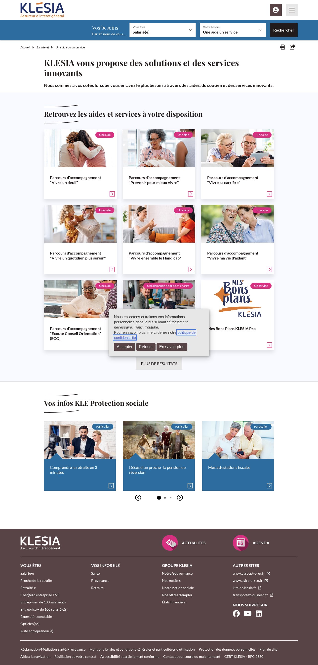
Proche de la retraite (36, 580)
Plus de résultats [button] (159, 363)
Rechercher (283, 30)
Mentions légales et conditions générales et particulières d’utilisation (142, 649)
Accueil (25, 47)
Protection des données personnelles (227, 649)
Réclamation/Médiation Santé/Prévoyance (52, 649)
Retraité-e (28, 588)
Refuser (146, 347)
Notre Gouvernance (177, 573)
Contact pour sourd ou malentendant (191, 656)
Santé (95, 573)
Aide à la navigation (35, 656)
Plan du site (268, 649)
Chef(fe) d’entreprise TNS (39, 595)
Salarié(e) (43, 47)
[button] (159, 498)
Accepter (124, 347)
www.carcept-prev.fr (249, 573)
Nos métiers (171, 580)
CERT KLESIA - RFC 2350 (243, 656)
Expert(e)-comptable (36, 616)
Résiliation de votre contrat (75, 656)
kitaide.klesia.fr (245, 588)
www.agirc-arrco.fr (248, 580)
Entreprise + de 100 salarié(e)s (43, 609)
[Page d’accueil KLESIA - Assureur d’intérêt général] (42, 10)
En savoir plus (171, 347)
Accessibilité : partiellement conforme (129, 656)
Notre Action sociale (178, 588)
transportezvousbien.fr (251, 595)
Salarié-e (27, 573)
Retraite (97, 588)
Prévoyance (100, 580)
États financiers (174, 602)
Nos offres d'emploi (177, 595)
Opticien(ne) (30, 624)
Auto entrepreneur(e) (36, 631)
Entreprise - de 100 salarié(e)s (43, 602)
